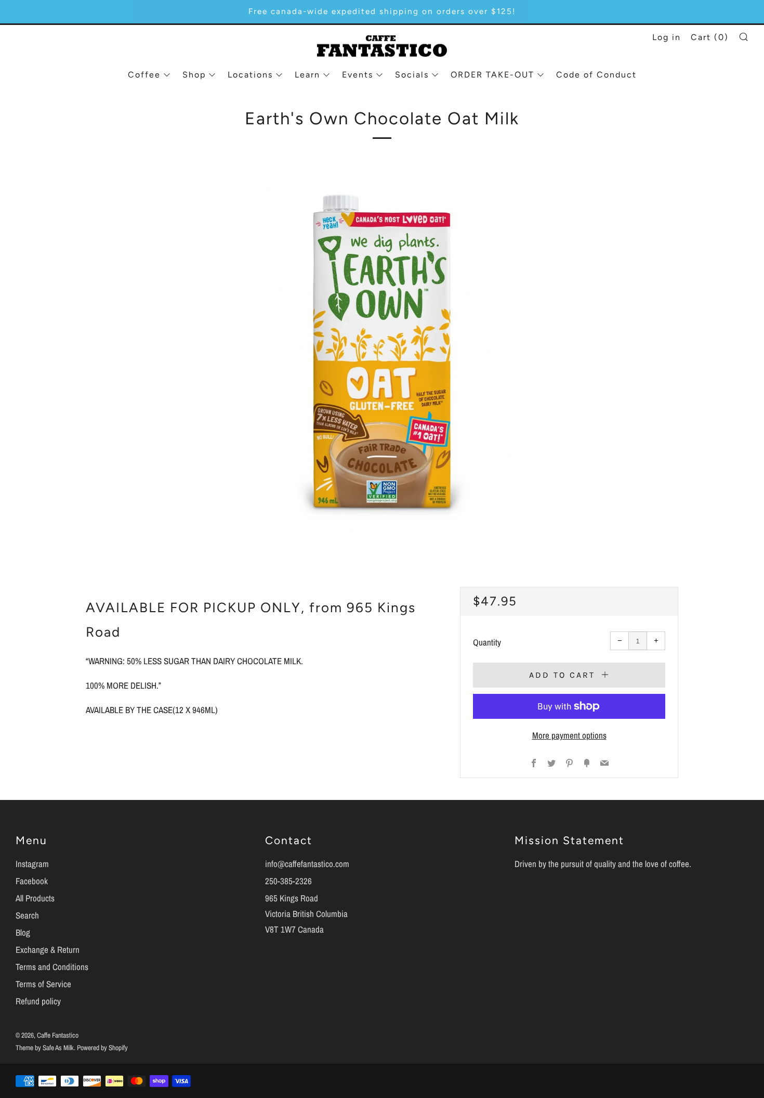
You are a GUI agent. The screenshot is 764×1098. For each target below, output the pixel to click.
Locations (250, 75)
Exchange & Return (48, 949)
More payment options (569, 735)
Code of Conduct (596, 75)
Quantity (487, 642)
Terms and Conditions (52, 967)
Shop (194, 75)
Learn (307, 75)
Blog (23, 932)
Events (357, 75)
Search (27, 915)
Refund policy (38, 1001)
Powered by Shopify (102, 1047)
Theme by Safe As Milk (45, 1047)
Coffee (144, 75)
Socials (412, 75)
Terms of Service (43, 984)
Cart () (710, 37)
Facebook (32, 881)
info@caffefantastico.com (307, 864)
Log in (666, 37)
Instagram (32, 864)
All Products (35, 898)
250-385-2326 (288, 881)
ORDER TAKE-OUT (492, 75)
